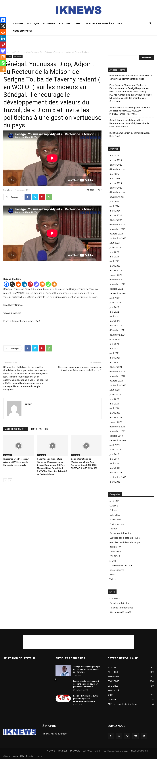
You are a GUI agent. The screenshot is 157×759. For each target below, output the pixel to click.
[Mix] (42, 284)
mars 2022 (114, 320)
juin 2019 (114, 454)
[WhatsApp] (49, 197)
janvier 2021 (115, 366)
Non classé (115, 551)
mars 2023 (114, 265)
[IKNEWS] (78, 10)
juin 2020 (114, 399)
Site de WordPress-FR (120, 612)
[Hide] (1, 75)
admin (9, 190)
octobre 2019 (116, 435)
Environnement (117, 524)
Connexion (114, 598)
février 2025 (115, 183)
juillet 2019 (115, 449)
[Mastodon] (36, 284)
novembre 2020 (117, 376)
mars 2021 (114, 357)
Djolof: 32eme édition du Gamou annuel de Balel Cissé (130, 134)
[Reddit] (18, 284)
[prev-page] (5, 480)
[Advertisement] (78, 42)
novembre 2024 (117, 196)
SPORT (78, 23)
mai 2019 (114, 458)
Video (112, 574)
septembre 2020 (117, 385)
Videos (112, 579)
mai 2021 (114, 348)
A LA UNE (18, 23)
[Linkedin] (24, 284)
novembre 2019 (117, 431)
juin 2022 (114, 307)
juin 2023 (114, 252)
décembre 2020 (117, 371)
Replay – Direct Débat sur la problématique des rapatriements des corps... (85, 698)
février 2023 (115, 270)
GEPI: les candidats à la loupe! (124, 542)
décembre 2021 (117, 330)
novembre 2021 (117, 334)
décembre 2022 (117, 279)
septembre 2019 (117, 440)
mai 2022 (114, 311)
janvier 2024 (115, 219)
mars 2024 (114, 210)
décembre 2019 (117, 426)
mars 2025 (114, 178)
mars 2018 (114, 481)
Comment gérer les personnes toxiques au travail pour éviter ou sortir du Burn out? (79, 369)
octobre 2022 (116, 288)
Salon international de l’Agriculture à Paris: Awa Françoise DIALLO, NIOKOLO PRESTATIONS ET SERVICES (130, 110)
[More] (54, 284)
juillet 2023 (115, 247)
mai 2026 (114, 155)
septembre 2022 (117, 293)
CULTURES (64, 23)
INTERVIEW (115, 547)
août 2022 (114, 297)
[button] (150, 23)
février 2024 (115, 215)
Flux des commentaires (121, 607)
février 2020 (115, 417)
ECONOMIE (49, 23)
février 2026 (115, 160)
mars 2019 (114, 467)
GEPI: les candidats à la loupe (104, 23)
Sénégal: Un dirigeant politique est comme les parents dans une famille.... (86, 669)
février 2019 (115, 472)
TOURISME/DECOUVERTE (122, 565)
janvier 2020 (115, 422)
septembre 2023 (117, 238)
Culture (113, 510)
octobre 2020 (116, 380)
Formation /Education (120, 533)
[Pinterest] (42, 197)
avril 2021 (114, 353)
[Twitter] (35, 197)
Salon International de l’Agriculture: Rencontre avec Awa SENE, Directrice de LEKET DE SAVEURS (129, 123)
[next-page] (10, 480)
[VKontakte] (135, 736)
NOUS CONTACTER (22, 30)
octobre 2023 (116, 233)
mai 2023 (114, 256)
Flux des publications (120, 603)
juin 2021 (114, 343)
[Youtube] (144, 736)
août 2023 (114, 242)
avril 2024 (114, 206)
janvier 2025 (115, 187)
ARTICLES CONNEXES (15, 429)
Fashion (113, 528)
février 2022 (115, 325)
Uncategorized (116, 569)
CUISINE (113, 505)
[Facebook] (28, 197)
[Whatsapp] (48, 284)
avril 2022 (114, 316)
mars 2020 (114, 412)
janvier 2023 (115, 275)
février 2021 (115, 362)
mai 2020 (114, 403)
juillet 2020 (115, 394)
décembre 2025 (117, 169)
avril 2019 (114, 463)
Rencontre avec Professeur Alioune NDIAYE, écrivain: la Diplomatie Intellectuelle (16, 462)
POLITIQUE (33, 23)
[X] (12, 284)
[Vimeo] (127, 736)
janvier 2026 (115, 164)
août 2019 (114, 445)
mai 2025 (114, 173)
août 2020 (114, 389)
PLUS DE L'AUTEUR (39, 429)
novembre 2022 (117, 284)
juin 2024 (114, 201)
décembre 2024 (117, 192)
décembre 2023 (117, 224)
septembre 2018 (117, 477)
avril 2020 (114, 408)
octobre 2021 (116, 339)
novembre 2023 (117, 229)
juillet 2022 (115, 302)
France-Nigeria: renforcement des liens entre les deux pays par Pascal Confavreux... (86, 684)
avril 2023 (114, 261)
